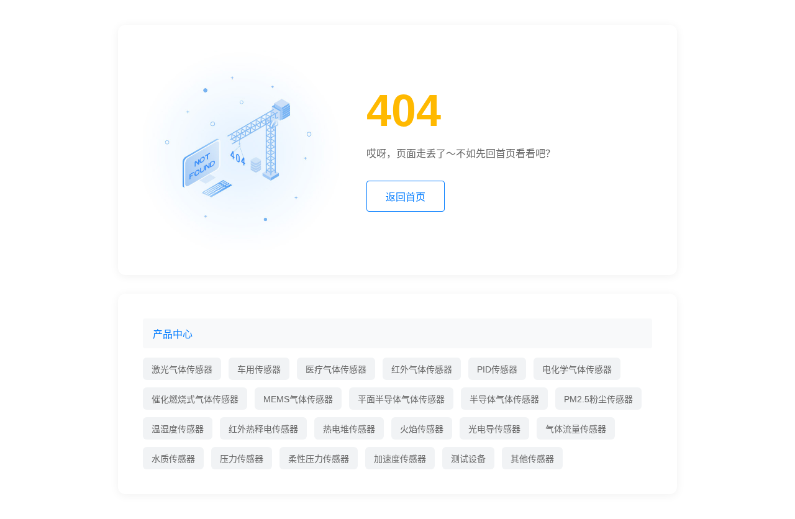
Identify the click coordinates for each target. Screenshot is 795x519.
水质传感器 (173, 459)
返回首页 (405, 197)
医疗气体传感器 (336, 369)
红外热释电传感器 (263, 429)
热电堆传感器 (349, 429)
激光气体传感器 (182, 369)
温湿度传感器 (178, 429)
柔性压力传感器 (318, 459)
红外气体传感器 (421, 369)
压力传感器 (241, 459)
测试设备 (468, 459)
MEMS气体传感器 (298, 399)
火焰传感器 (421, 429)
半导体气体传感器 (504, 399)
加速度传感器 (400, 459)
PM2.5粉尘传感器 (598, 399)
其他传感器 (532, 459)
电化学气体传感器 (577, 369)
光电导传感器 (494, 429)
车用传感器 (259, 369)
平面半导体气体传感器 (401, 399)
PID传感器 (497, 369)
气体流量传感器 (575, 429)
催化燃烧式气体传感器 (195, 399)
